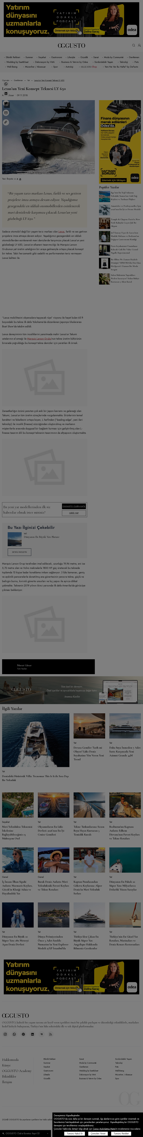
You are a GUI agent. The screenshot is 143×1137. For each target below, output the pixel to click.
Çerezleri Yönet (98, 1133)
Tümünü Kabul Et (74, 1133)
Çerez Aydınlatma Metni (104, 1128)
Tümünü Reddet (121, 1133)
